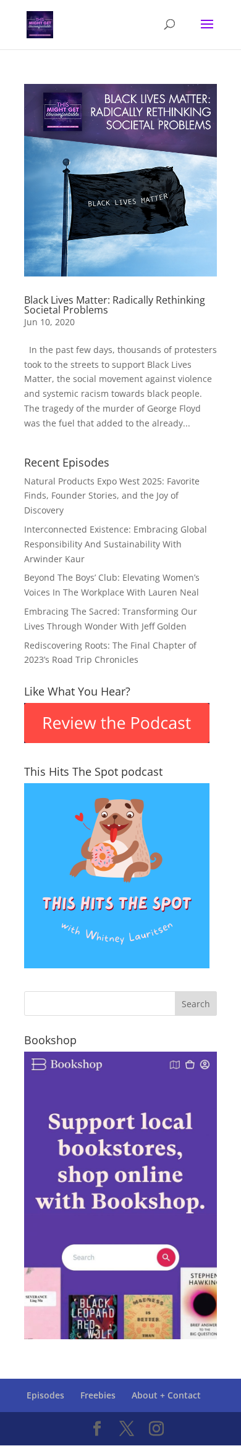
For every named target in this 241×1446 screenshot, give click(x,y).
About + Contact (166, 1395)
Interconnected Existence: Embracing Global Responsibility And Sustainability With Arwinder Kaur (115, 544)
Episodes (45, 1395)
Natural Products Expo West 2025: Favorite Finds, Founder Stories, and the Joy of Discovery (112, 496)
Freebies (98, 1395)
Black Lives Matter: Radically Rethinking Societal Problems (114, 305)
